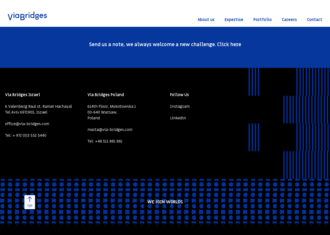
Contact (314, 19)
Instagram (180, 106)
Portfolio (262, 19)
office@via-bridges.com (27, 124)
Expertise (234, 19)
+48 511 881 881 (108, 141)
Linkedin (178, 118)
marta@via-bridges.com (109, 129)
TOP (30, 206)
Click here (229, 45)
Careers (289, 19)
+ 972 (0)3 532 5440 (29, 135)
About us (206, 19)
